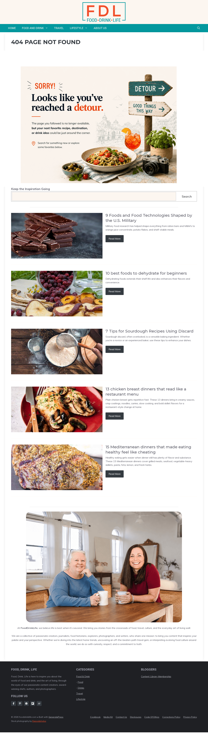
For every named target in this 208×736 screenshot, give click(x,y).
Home (12, 28)
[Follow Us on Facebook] (13, 703)
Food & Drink (83, 676)
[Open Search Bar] (198, 28)
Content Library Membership (156, 676)
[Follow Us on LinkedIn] (32, 703)
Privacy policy (190, 717)
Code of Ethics (151, 717)
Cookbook (95, 717)
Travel (59, 28)
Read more (115, 238)
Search (187, 196)
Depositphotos (39, 721)
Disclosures (135, 717)
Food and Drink (33, 28)
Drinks (81, 687)
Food (80, 682)
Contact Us (121, 717)
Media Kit (108, 717)
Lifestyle (76, 28)
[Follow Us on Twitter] (26, 703)
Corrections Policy (171, 717)
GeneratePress (56, 717)
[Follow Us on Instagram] (20, 703)
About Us (100, 28)
